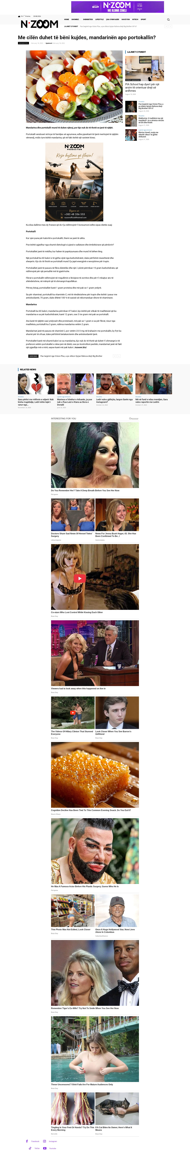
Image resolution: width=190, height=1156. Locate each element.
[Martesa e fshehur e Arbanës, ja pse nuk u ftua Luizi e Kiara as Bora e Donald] (75, 384)
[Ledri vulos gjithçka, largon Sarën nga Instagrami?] (114, 384)
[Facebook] (27, 1141)
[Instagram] (44, 1141)
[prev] (166, 26)
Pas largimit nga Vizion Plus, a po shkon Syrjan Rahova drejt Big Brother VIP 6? (151, 106)
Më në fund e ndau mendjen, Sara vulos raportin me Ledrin (151, 400)
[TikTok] (30, 1148)
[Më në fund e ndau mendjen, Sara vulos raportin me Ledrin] (153, 384)
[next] (170, 26)
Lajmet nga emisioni (145, 130)
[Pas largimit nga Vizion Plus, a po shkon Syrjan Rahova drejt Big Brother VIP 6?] (131, 106)
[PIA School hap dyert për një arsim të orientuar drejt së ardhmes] (144, 68)
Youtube (52, 1148)
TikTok (37, 1148)
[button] (168, 19)
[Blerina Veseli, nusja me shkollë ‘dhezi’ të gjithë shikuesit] (131, 135)
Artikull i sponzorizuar (133, 80)
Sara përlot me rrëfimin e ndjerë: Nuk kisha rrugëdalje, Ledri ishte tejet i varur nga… (36, 402)
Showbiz (141, 101)
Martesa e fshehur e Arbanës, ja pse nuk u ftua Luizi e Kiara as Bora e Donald (74, 402)
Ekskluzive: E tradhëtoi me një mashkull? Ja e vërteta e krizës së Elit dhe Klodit (151, 120)
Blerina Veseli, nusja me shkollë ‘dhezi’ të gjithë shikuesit (148, 134)
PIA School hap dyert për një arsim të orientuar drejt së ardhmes (142, 87)
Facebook (35, 1141)
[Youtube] (45, 1148)
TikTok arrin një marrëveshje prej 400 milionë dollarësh (100, 26)
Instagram (53, 1141)
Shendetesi (23, 43)
